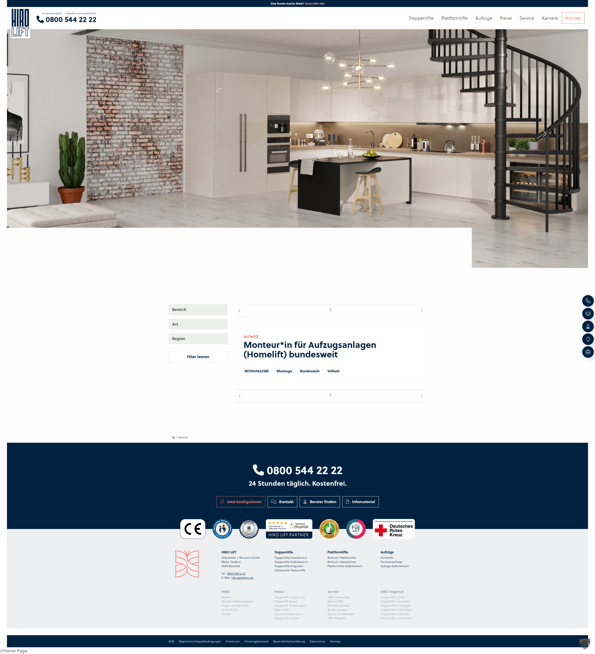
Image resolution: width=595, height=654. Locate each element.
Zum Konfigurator (318, 3)
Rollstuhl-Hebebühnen (341, 562)
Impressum (233, 641)
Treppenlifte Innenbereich (290, 557)
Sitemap (335, 641)
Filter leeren (198, 356)
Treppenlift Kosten (285, 601)
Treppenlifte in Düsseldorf (396, 610)
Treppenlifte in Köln (392, 597)
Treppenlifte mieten (286, 618)
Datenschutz (317, 641)
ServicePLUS (229, 610)
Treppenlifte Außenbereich (291, 562)
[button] (544, 134)
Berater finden (322, 501)
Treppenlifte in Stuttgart (395, 605)
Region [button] (178, 338)
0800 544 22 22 (303, 470)
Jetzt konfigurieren (243, 501)
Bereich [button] (179, 309)
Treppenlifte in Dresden (395, 614)
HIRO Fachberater (338, 597)
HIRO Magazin (336, 618)
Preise (506, 18)
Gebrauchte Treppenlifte (289, 570)
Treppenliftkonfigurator (288, 566)
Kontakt (286, 501)
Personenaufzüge (391, 562)
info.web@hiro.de (242, 577)
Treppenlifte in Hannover (396, 618)
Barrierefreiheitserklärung (289, 641)
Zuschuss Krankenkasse (288, 614)
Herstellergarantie (338, 605)
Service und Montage (340, 614)
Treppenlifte (421, 18)
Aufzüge (483, 18)
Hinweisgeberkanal (256, 641)
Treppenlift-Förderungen (290, 605)
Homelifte (386, 557)
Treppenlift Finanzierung (289, 597)
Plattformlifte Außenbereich (344, 566)
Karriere (226, 597)
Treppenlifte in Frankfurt (395, 601)
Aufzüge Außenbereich (394, 566)
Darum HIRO (335, 601)
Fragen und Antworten (235, 605)
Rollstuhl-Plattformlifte (341, 557)
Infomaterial (363, 501)
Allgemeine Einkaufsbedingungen (200, 641)
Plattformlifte (454, 18)
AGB (171, 641)
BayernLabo (281, 610)
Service (526, 18)
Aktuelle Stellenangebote (237, 601)
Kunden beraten (337, 610)
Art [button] (175, 324)
